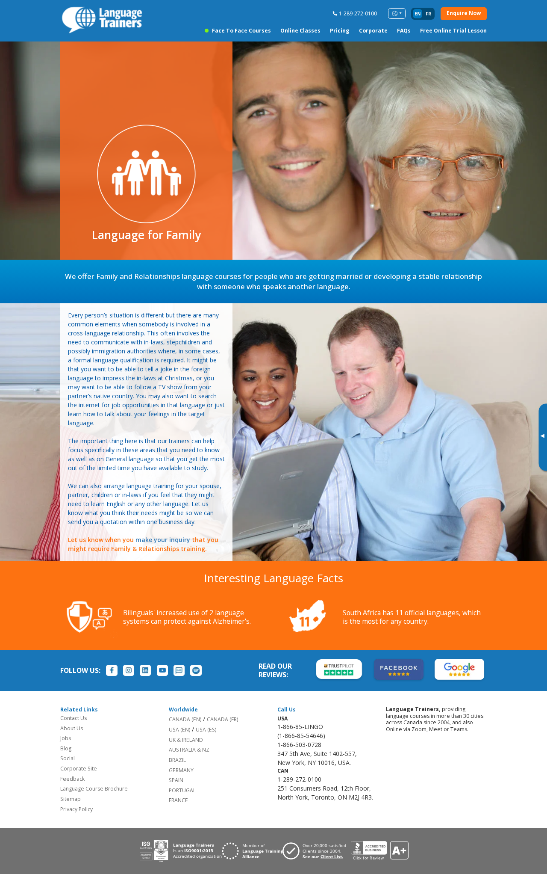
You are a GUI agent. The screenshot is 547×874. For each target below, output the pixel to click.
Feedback (72, 778)
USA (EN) (179, 729)
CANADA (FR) (222, 719)
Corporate (373, 30)
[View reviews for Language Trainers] (379, 850)
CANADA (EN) (185, 719)
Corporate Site (78, 768)
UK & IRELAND (186, 740)
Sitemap (70, 799)
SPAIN (176, 780)
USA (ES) (206, 729)
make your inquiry (162, 540)
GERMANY (181, 770)
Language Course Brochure (94, 788)
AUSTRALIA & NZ (189, 749)
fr (428, 14)
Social (67, 758)
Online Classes (300, 30)
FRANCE (178, 800)
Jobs (65, 738)
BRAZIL (177, 760)
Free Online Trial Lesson (453, 30)
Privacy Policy (76, 809)
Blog (65, 748)
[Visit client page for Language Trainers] (316, 850)
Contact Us (73, 718)
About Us (71, 728)
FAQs (404, 30)
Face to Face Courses (241, 30)
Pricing (340, 30)
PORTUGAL (182, 790)
